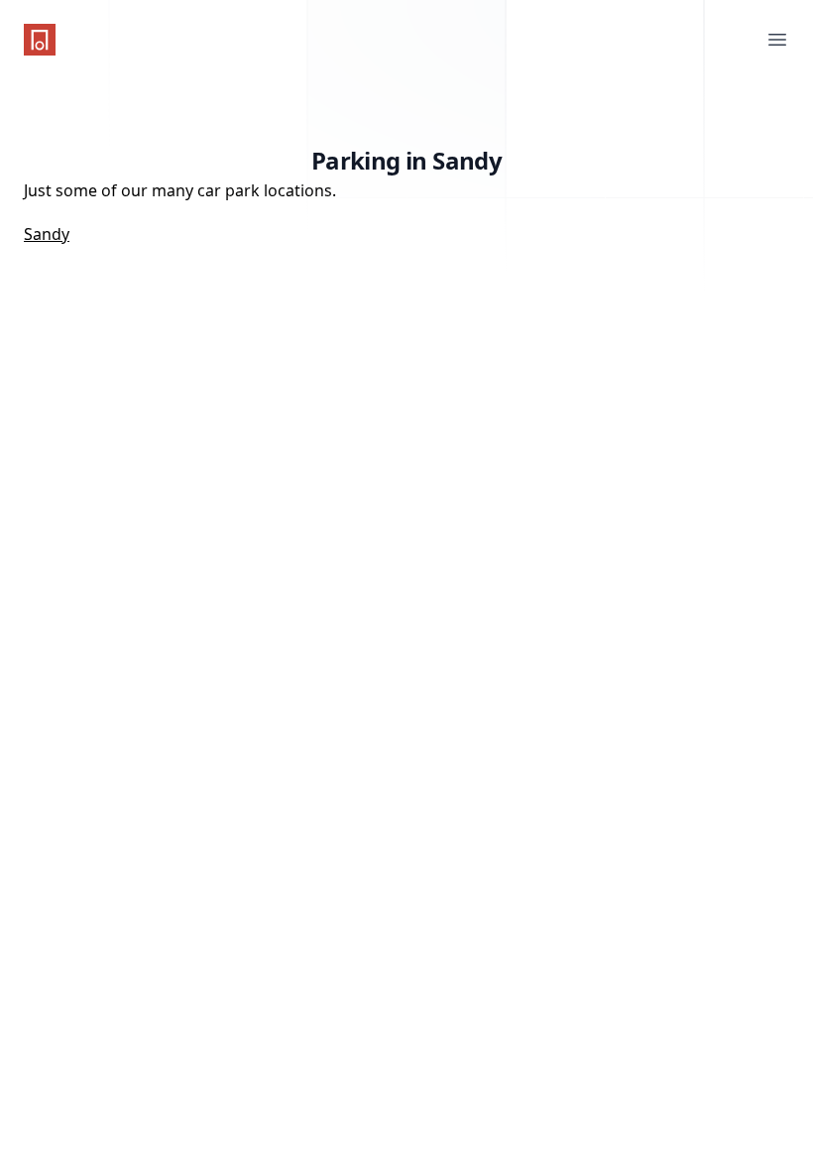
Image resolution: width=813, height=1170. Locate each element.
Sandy (46, 234)
